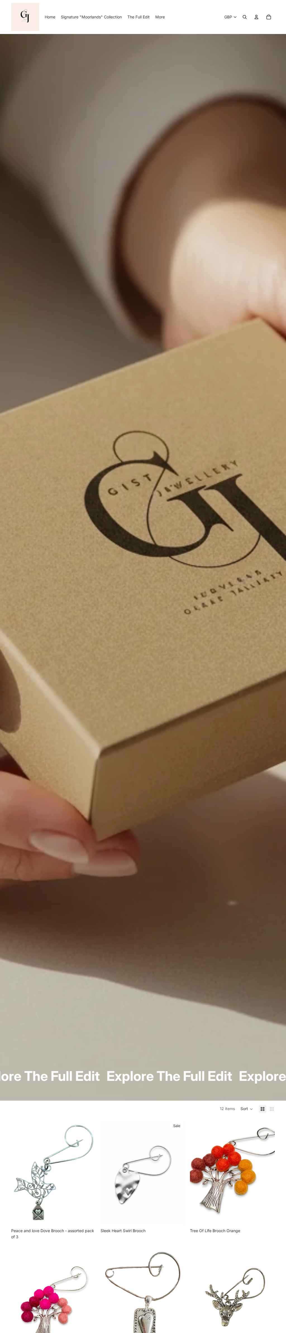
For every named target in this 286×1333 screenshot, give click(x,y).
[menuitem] (160, 17)
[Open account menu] (256, 17)
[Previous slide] (19, 1172)
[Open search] (245, 17)
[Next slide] (87, 1172)
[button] (246, 1109)
